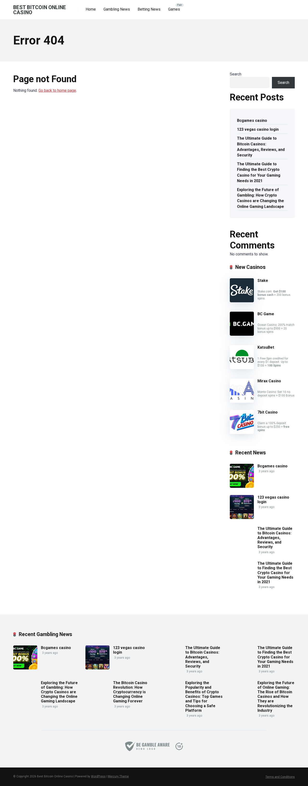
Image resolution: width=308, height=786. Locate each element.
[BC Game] (242, 334)
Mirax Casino (269, 381)
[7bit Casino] (242, 432)
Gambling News (116, 9)
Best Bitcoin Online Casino (39, 9)
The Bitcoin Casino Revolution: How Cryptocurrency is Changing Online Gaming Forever (130, 692)
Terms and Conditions (280, 777)
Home (91, 9)
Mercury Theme (118, 776)
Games (174, 9)
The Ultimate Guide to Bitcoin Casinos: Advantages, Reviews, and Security (261, 146)
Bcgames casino (252, 120)
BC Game (265, 314)
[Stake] (242, 301)
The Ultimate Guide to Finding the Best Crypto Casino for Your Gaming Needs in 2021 (258, 172)
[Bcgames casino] (242, 486)
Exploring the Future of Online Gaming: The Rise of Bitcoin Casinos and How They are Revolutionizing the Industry (275, 697)
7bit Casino (267, 412)
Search (235, 74)
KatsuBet (265, 347)
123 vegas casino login (258, 129)
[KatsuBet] (242, 367)
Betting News (149, 9)
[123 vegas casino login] (242, 517)
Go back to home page (57, 90)
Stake (262, 280)
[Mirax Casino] (242, 401)
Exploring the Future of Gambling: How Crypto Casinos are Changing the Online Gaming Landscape (260, 198)
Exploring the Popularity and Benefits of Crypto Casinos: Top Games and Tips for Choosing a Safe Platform (204, 697)
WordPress (98, 776)
